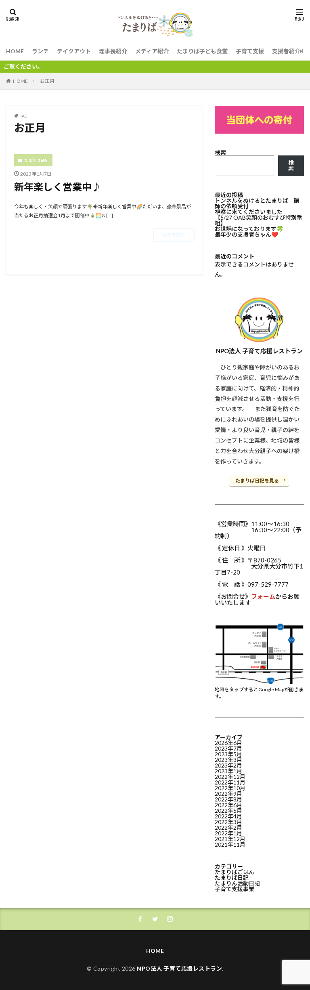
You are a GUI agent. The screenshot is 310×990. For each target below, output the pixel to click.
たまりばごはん (234, 871)
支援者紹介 (286, 51)
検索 (220, 152)
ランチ (40, 51)
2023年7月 (228, 748)
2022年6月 (228, 804)
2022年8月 (228, 799)
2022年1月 (228, 833)
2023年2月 (228, 765)
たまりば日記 (36, 160)
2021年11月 (230, 844)
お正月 (47, 81)
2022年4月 (228, 816)
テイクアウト (74, 51)
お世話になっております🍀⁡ (249, 228)
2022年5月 (228, 810)
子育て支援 (250, 51)
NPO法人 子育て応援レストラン (179, 968)
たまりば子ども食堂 (202, 51)
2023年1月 (228, 771)
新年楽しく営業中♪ (57, 187)
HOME (15, 51)
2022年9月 (228, 793)
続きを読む (174, 235)
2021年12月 (230, 838)
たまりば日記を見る (257, 481)
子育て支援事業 (234, 888)
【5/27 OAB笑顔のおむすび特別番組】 (258, 220)
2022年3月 (228, 821)
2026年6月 (228, 742)
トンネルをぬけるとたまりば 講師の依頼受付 (257, 203)
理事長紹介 (113, 51)
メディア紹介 (152, 51)
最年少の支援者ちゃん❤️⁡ (246, 234)
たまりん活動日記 (237, 883)
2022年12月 (230, 776)
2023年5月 (228, 754)
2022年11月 (230, 782)
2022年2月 (228, 827)
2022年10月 (230, 787)
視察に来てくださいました (249, 211)
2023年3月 (228, 759)
